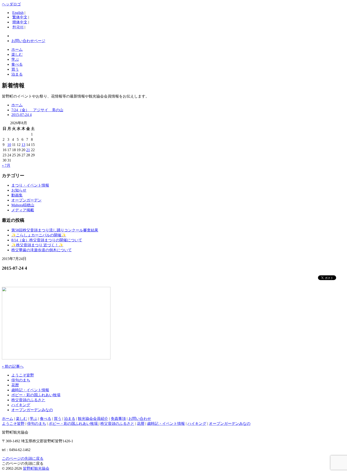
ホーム (17, 49)
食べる (17, 64)
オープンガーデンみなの (32, 410)
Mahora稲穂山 (22, 205)
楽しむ (17, 54)
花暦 (15, 385)
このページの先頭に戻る (22, 458)
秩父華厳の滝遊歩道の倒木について (41, 250)
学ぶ (15, 59)
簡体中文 (19, 22)
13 (23, 145)
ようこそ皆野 (22, 375)
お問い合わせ (139, 419)
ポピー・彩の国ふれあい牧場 (35, 395)
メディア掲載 (22, 210)
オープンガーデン (26, 200)
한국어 (18, 27)
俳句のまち (20, 380)
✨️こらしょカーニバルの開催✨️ (38, 235)
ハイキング (20, 405)
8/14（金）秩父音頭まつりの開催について (46, 240)
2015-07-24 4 (21, 115)
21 (28, 150)
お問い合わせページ (28, 41)
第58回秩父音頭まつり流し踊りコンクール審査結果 (54, 230)
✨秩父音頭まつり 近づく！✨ (37, 245)
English (18, 13)
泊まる (17, 74)
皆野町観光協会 (36, 468)
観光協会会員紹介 (93, 419)
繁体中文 (19, 17)
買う (15, 69)
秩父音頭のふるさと (28, 400)
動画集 (17, 195)
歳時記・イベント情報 (30, 390)
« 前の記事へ (13, 366)
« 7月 (6, 165)
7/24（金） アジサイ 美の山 (37, 110)
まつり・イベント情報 (30, 185)
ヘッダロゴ (11, 4)
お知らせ (18, 190)
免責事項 (118, 419)
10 (9, 145)
